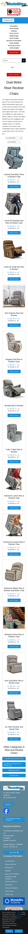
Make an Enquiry (14, 186)
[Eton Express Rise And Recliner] (14, 296)
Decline (18, 931)
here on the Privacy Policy (19, 915)
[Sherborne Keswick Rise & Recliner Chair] (14, 525)
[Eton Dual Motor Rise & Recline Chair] (14, 664)
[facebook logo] (6, 808)
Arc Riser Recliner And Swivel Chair (14, 728)
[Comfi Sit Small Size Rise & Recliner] (14, 250)
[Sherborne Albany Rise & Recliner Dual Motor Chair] (14, 571)
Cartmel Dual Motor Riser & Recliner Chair (14, 175)
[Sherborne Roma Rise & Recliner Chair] (14, 618)
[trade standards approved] (14, 907)
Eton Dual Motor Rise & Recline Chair (14, 682)
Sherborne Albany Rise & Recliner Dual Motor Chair (14, 589)
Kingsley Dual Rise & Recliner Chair (14, 360)
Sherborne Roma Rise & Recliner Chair (14, 635)
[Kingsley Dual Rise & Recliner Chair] (14, 343)
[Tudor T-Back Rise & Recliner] (14, 433)
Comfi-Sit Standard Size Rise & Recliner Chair (14, 222)
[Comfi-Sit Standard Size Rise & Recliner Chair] (14, 204)
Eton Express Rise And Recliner (14, 314)
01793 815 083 (11, 797)
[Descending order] (21, 138)
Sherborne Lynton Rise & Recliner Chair (14, 497)
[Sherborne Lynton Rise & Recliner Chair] (14, 479)
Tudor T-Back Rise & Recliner (14, 450)
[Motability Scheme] (14, 898)
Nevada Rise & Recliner (14, 406)
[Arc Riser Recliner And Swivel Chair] (14, 710)
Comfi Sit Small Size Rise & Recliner (14, 268)
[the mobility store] (14, 2)
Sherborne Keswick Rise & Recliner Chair (14, 543)
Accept (9, 931)
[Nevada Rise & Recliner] (14, 389)
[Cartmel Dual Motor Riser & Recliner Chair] (14, 158)
